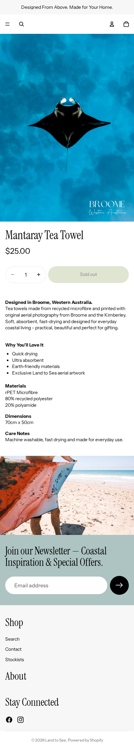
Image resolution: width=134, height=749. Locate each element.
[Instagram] (20, 720)
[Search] (21, 24)
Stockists (14, 659)
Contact (13, 649)
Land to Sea (55, 740)
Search (12, 639)
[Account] (112, 24)
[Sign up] (119, 585)
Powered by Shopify (85, 740)
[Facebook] (9, 720)
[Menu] (7, 24)
